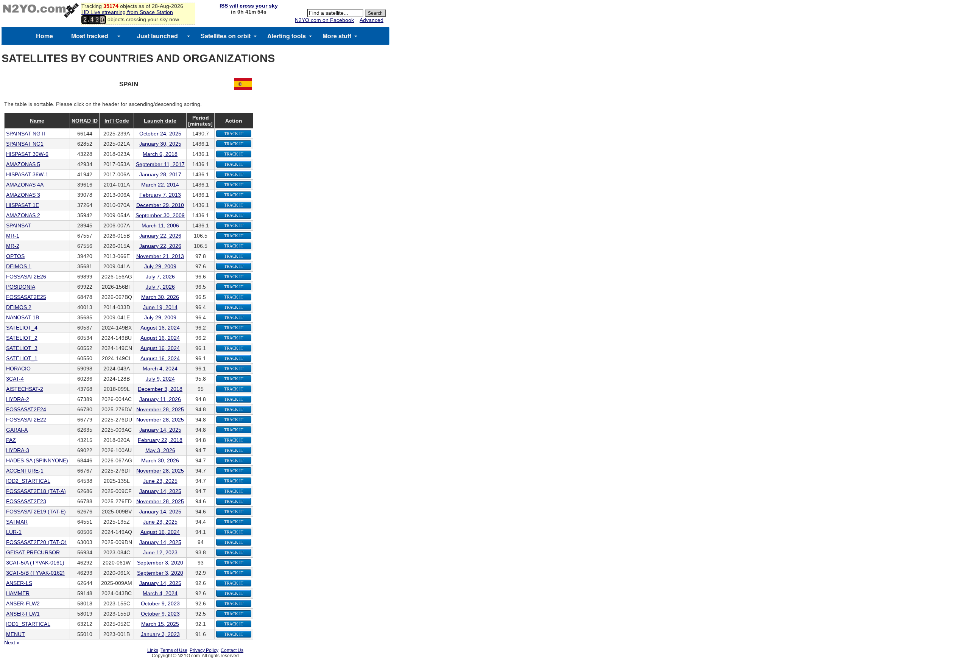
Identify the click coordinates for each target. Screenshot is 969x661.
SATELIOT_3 (21, 348)
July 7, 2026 (160, 277)
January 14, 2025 (160, 430)
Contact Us (232, 650)
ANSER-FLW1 (23, 614)
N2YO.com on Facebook (324, 20)
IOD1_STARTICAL (28, 624)
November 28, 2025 (160, 409)
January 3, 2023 (160, 634)
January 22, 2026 (160, 236)
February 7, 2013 (160, 195)
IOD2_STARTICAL (28, 481)
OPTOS (15, 256)
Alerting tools (286, 35)
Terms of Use (173, 650)
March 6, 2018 (160, 154)
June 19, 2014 (160, 307)
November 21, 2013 (160, 256)
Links (152, 650)
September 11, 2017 (160, 164)
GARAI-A (17, 430)
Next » (12, 642)
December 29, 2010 (160, 205)
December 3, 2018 (160, 389)
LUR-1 (14, 532)
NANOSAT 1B (22, 317)
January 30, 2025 (160, 144)
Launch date (160, 121)
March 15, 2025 (160, 624)
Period (200, 118)
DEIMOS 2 (18, 307)
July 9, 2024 (160, 379)
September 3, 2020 (160, 563)
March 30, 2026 (160, 297)
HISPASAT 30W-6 (27, 154)
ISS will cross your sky (249, 6)
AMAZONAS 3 (23, 195)
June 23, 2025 (160, 481)
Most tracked (89, 35)
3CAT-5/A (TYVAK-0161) (35, 563)
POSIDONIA (20, 287)
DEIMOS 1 (18, 266)
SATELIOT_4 (21, 328)
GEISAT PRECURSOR (33, 552)
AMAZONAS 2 (23, 215)
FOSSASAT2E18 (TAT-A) (36, 491)
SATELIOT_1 (21, 358)
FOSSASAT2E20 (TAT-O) (36, 542)
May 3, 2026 (160, 450)
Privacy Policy (204, 650)
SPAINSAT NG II (25, 134)
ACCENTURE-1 (25, 471)
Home (44, 35)
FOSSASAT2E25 (26, 297)
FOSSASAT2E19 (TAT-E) (36, 512)
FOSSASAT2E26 (26, 277)
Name (37, 121)
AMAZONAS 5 (23, 164)
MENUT (15, 634)
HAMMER (18, 593)
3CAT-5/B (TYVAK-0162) (35, 573)
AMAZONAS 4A (25, 185)
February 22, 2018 (160, 440)
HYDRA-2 (17, 399)
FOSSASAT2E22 (26, 420)
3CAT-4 (15, 379)
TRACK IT (233, 133)
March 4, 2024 (160, 368)
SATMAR (17, 522)
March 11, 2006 (160, 225)
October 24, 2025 (160, 134)
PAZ (11, 440)
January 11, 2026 (160, 399)
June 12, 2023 (160, 552)
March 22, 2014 (160, 185)
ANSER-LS (19, 583)
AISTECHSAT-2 (24, 389)
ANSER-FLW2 (23, 603)
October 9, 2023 (160, 603)
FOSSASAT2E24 (26, 409)
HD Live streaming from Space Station (127, 12)
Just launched (157, 35)
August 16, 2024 (160, 328)
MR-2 (12, 246)
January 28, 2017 (160, 174)
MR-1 (12, 236)
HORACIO (18, 368)
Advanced (371, 20)
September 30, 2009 (160, 215)
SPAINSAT (18, 225)
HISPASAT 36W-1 (27, 174)
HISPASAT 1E (22, 205)
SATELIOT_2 (21, 338)
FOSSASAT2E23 (26, 501)
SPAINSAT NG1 (25, 144)
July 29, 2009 (160, 266)
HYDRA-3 (17, 450)
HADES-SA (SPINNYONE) (37, 460)
